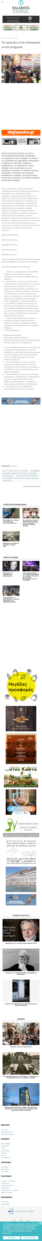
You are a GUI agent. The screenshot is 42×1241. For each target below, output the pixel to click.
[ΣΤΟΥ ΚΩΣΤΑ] (21, 777)
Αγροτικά (14, 466)
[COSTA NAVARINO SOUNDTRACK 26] (21, 749)
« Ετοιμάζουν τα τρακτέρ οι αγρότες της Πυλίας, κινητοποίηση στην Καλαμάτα (21, 473)
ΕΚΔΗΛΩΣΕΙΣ (5, 1183)
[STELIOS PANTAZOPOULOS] (21, 853)
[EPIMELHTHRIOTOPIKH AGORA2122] (21, 402)
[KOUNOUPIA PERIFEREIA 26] (21, 803)
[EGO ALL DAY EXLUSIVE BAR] (21, 20)
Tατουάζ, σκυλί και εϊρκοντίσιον (21, 1047)
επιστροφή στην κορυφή (31, 486)
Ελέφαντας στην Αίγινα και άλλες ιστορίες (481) (11, 544)
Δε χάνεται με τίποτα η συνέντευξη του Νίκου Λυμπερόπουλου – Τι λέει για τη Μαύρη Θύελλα (30, 523)
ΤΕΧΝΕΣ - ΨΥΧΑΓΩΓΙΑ (8, 1181)
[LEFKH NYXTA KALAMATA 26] (21, 686)
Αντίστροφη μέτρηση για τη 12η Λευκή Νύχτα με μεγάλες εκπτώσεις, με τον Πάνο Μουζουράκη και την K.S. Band (31, 576)
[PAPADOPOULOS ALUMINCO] (21, 142)
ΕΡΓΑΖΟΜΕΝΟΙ (6, 1143)
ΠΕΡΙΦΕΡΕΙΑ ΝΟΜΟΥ (8, 1134)
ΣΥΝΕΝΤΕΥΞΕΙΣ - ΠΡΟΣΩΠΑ (10, 1190)
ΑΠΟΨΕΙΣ (4, 1153)
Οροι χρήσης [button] (7, 1233)
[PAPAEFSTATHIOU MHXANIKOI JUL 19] (21, 880)
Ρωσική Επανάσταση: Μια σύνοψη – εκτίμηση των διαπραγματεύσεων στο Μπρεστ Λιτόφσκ (21, 1077)
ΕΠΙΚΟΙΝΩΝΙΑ (5, 1204)
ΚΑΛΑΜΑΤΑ (4, 1130)
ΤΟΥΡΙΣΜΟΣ (5, 1172)
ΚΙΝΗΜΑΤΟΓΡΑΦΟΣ (7, 1185)
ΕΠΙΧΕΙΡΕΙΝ (5, 1169)
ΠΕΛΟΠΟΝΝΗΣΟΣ (6, 1132)
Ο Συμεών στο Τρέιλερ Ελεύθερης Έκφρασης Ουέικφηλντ (21, 973)
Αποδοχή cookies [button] (30, 1238)
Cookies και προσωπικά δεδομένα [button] (19, 1231)
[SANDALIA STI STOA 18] (21, 719)
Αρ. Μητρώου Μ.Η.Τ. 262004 (23, 1211)
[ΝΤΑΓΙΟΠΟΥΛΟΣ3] (21, 134)
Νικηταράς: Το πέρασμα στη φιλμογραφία (8, 574)
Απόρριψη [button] (11, 1238)
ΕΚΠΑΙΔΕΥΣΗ (5, 1146)
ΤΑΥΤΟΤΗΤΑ (5, 1202)
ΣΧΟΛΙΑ (3, 1155)
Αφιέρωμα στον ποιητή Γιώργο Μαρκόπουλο (21, 943)
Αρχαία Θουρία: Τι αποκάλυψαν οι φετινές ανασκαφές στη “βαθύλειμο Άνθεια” (11, 600)
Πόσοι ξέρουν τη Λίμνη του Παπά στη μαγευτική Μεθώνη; (11, 521)
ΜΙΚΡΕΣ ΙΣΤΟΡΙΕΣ (7, 1192)
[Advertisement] (21, 106)
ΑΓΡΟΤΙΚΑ (4, 1167)
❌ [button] (40, 1223)
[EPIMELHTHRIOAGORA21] (21, 901)
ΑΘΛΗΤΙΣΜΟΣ (5, 1188)
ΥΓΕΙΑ (3, 1148)
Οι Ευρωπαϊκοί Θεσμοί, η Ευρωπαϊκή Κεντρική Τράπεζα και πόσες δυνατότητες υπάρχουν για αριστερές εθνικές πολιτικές (21, 1109)
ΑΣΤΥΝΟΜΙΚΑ (5, 1151)
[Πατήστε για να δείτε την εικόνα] (21, 68)
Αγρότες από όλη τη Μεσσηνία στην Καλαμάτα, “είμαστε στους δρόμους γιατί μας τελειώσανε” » (20, 478)
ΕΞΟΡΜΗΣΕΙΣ (5, 1158)
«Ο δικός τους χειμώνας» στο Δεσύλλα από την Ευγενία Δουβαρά (21, 1004)
